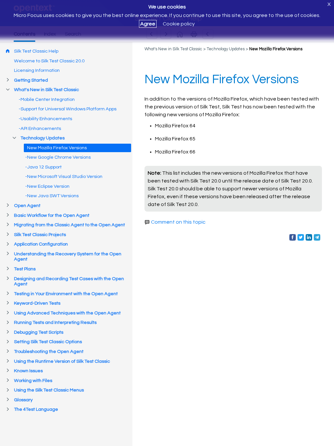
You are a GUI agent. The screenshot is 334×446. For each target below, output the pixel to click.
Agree (147, 23)
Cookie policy (179, 23)
